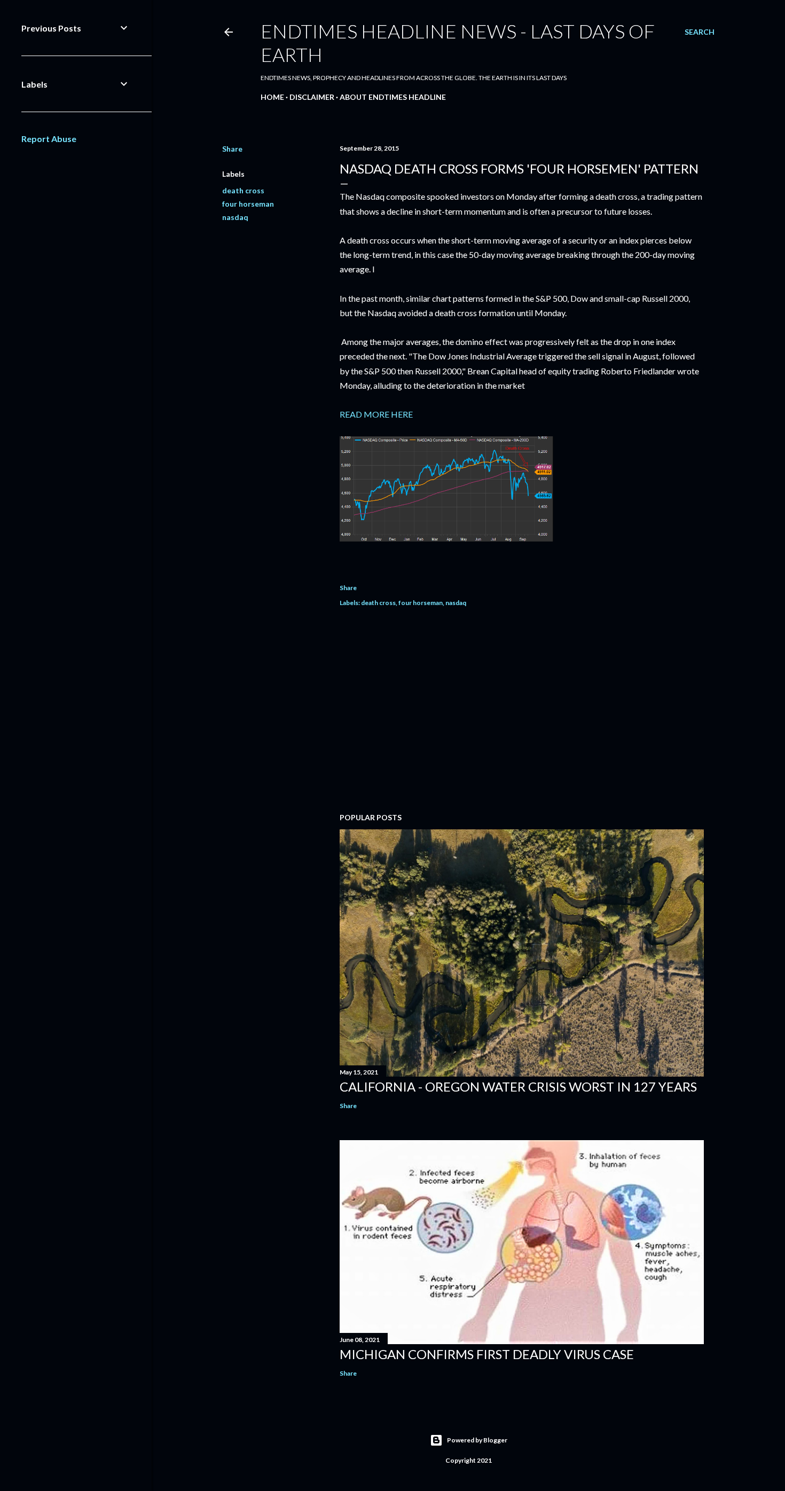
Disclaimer (311, 96)
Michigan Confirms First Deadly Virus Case (487, 1354)
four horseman (248, 203)
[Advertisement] (522, 711)
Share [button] (232, 148)
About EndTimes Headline (393, 96)
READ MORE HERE (376, 414)
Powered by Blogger (477, 1440)
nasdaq (235, 217)
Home (272, 96)
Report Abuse (48, 139)
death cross (243, 190)
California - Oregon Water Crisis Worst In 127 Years (518, 1086)
